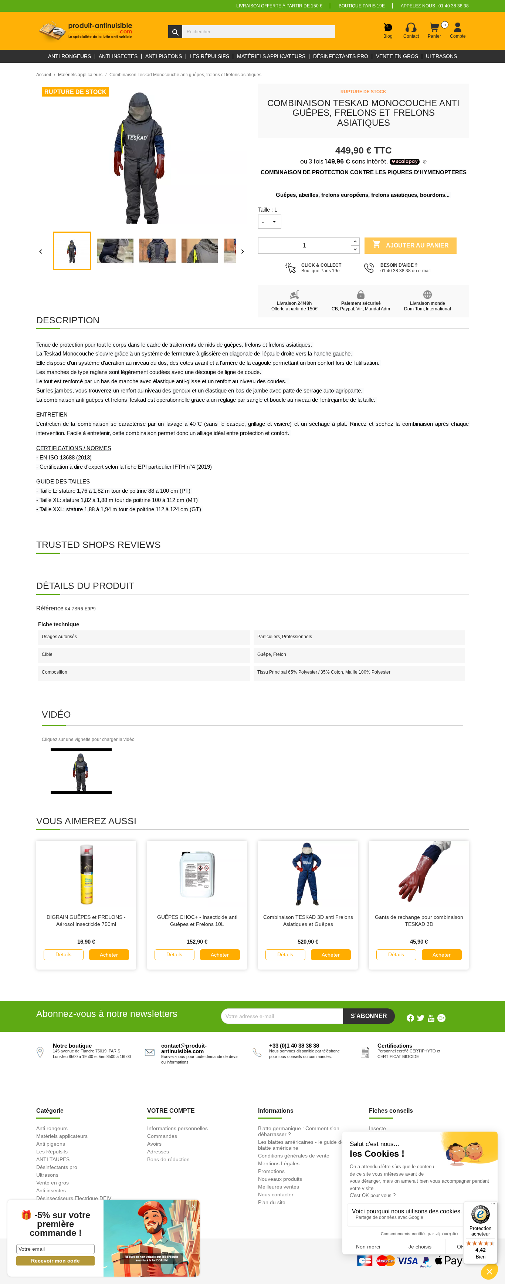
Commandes (162, 1136)
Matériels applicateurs (62, 1136)
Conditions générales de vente (293, 1156)
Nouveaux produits (280, 1179)
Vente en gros (52, 1183)
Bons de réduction (168, 1159)
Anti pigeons (50, 1144)
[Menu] (493, 1205)
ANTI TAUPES (53, 1159)
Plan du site (271, 1202)
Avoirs (154, 1144)
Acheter (109, 955)
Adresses (158, 1152)
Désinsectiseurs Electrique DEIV (73, 1198)
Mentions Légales (278, 1163)
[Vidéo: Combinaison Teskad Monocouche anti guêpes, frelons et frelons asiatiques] (81, 771)
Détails (63, 954)
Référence (50, 608)
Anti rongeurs (52, 1128)
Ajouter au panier (410, 244)
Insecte (377, 1128)
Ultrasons (47, 1175)
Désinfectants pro (56, 1167)
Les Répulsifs (52, 1152)
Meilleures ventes (278, 1187)
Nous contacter (276, 1194)
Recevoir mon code (55, 1261)
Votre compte (171, 1111)
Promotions (271, 1171)
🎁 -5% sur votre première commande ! (55, 1224)
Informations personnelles (177, 1128)
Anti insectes (51, 1190)
